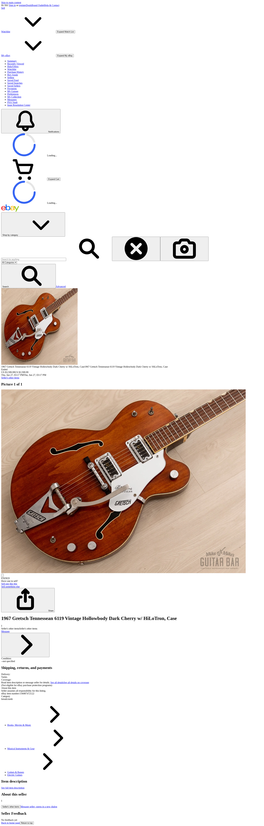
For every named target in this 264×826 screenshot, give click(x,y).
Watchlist (11, 69)
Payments (12, 88)
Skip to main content (11, 2)
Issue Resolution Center (18, 105)
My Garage (12, 91)
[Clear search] (136, 249)
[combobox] (33, 259)
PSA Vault (12, 102)
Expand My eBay (65, 55)
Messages (12, 99)
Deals (28, 5)
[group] (132, 481)
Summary (12, 61)
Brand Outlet (37, 5)
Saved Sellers (13, 85)
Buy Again (12, 74)
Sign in (12, 5)
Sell (3, 8)
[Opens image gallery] (2, 575)
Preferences (12, 94)
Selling (10, 77)
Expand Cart (53, 179)
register (22, 5)
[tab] (132, 688)
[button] (28, 276)
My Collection (14, 97)
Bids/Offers (12, 66)
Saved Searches (14, 83)
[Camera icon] (184, 249)
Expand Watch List (65, 32)
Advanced (61, 286)
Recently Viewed (15, 63)
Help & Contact (51, 5)
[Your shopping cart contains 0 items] (24, 179)
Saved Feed (13, 80)
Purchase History (15, 72)
